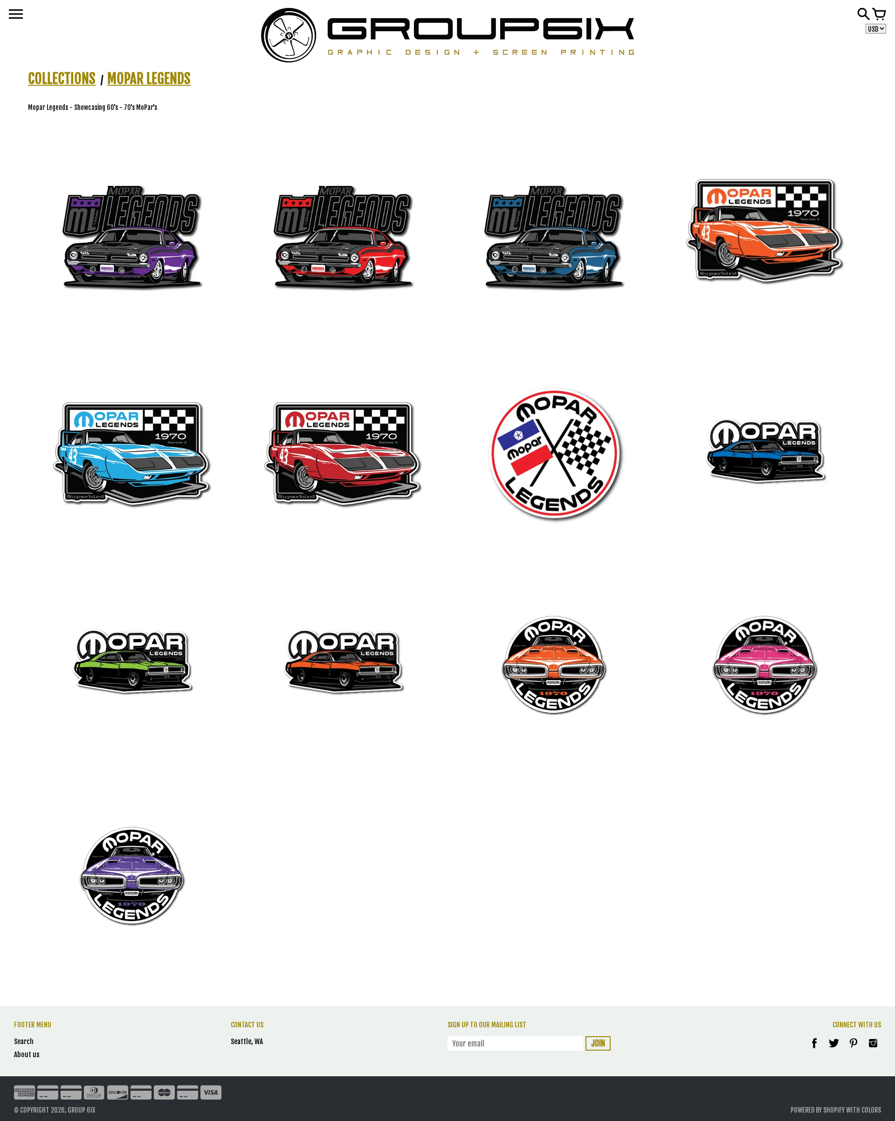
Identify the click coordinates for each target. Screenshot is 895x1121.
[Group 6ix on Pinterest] (854, 1049)
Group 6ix (81, 1110)
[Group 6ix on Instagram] (873, 1049)
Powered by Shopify (818, 1110)
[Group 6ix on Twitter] (834, 1049)
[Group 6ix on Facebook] (814, 1049)
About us (27, 1054)
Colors (871, 1110)
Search (24, 1041)
